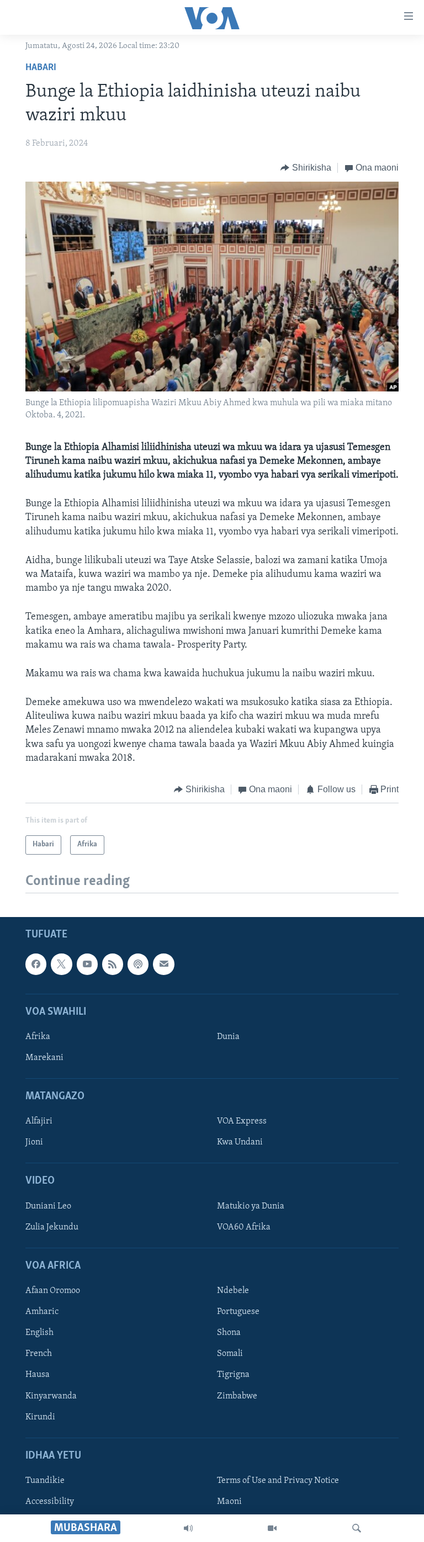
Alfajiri (38, 1121)
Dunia (228, 1036)
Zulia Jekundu (51, 1227)
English (39, 1333)
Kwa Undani (240, 1142)
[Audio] (188, 1528)
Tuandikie (45, 1480)
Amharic (42, 1312)
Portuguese (238, 1312)
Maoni (229, 1501)
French (38, 1354)
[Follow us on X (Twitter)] (61, 964)
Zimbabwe (237, 1396)
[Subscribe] (163, 964)
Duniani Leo (48, 1206)
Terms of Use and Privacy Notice (278, 1480)
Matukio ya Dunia (250, 1206)
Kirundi (40, 1417)
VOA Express (242, 1121)
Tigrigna (233, 1375)
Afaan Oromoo (52, 1291)
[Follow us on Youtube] (87, 964)
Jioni (34, 1142)
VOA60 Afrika (244, 1227)
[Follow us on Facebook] (35, 964)
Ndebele (233, 1291)
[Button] (305, 168)
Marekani (44, 1057)
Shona (229, 1333)
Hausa (37, 1375)
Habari (40, 68)
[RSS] (112, 964)
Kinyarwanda (51, 1396)
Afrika (37, 1036)
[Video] (272, 1528)
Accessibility (49, 1501)
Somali (230, 1354)
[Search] (356, 1528)
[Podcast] (138, 964)
